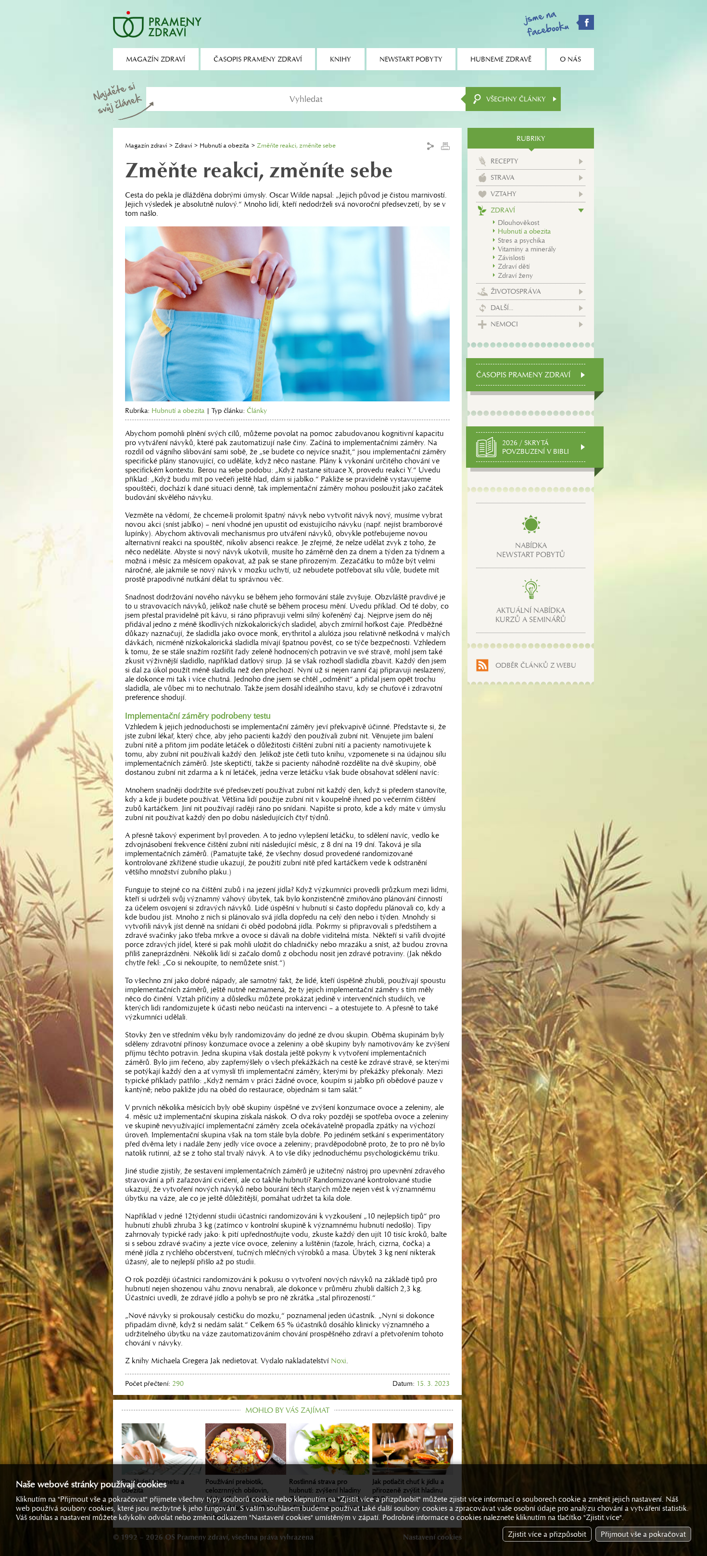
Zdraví (183, 145)
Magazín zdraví (146, 145)
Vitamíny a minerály (527, 249)
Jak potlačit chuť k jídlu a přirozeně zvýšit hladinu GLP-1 (408, 1490)
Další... (502, 307)
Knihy (340, 59)
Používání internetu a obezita (153, 1485)
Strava (503, 177)
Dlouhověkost (518, 222)
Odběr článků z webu (535, 665)
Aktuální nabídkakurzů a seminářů (530, 615)
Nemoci (504, 324)
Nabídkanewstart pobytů (530, 550)
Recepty (504, 161)
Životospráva (516, 291)
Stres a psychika (521, 240)
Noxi (338, 1360)
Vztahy (504, 193)
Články (257, 410)
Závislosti (511, 257)
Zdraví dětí (514, 266)
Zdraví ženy (515, 275)
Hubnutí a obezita (224, 145)
